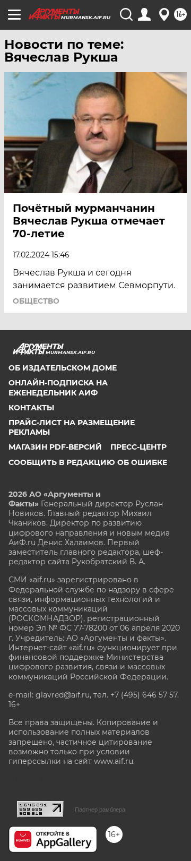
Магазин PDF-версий (55, 447)
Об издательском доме (62, 368)
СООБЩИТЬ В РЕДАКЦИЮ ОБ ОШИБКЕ (87, 462)
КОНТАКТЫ (31, 407)
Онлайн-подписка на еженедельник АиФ (58, 387)
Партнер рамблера (100, 809)
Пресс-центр (138, 447)
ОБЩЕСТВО (36, 301)
